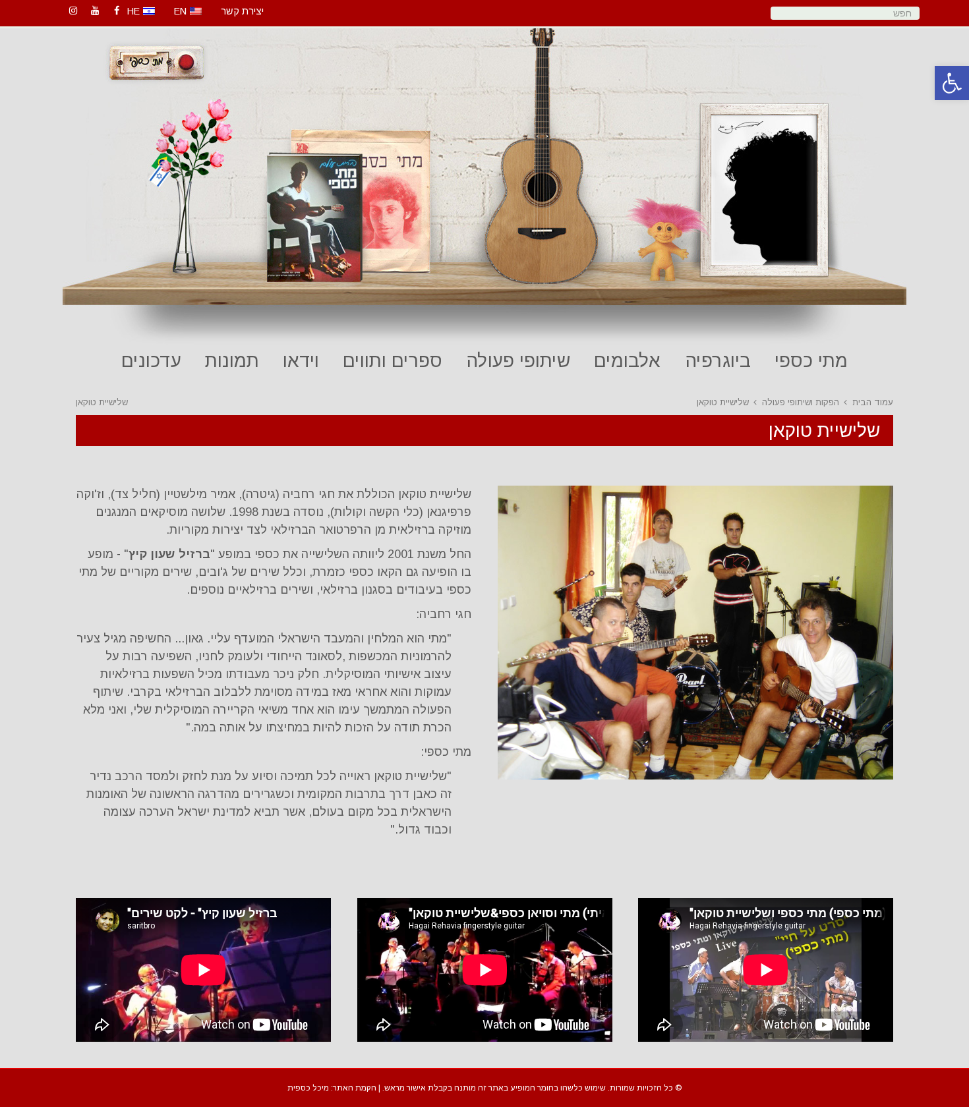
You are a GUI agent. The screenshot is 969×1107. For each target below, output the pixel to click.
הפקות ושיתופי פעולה (800, 402)
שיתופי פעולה (518, 361)
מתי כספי (811, 361)
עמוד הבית (872, 402)
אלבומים (627, 361)
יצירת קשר (242, 11)
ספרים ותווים (392, 361)
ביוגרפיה (718, 361)
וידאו (301, 361)
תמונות (232, 361)
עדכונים (151, 361)
